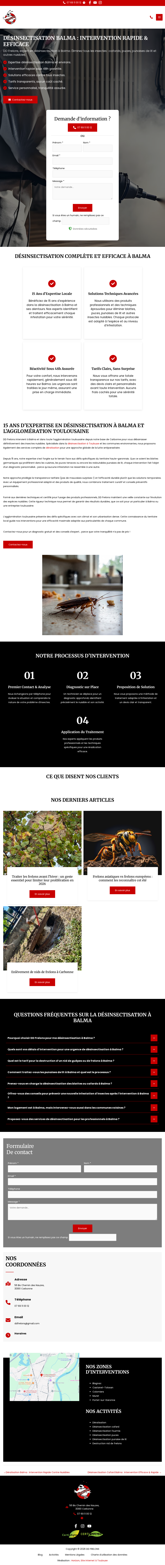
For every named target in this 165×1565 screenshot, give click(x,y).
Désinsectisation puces (105, 1435)
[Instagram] (83, 1526)
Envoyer (82, 207)
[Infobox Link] (25, 1285)
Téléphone (59, 168)
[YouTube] (89, 1526)
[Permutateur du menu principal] (159, 17)
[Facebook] (76, 1526)
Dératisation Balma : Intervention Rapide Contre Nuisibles (37, 1472)
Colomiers (98, 1391)
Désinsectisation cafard (105, 1426)
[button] (72, 2)
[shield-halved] (70, 228)
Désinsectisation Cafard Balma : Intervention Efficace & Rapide (124, 1472)
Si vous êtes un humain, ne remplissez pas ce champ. (38, 1237)
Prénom (58, 142)
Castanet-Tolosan (102, 1387)
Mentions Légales (74, 1554)
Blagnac (97, 1383)
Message (58, 181)
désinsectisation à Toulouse (83, 443)
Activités (54, 1554)
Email (56, 155)
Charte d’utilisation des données (109, 1554)
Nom (86, 142)
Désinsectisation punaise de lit (109, 1439)
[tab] (82, 1038)
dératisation (52, 447)
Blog (40, 1554)
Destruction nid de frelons (107, 1443)
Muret (95, 1395)
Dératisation (99, 1422)
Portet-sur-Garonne (103, 1400)
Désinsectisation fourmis (106, 1431)
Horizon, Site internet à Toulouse (89, 1560)
